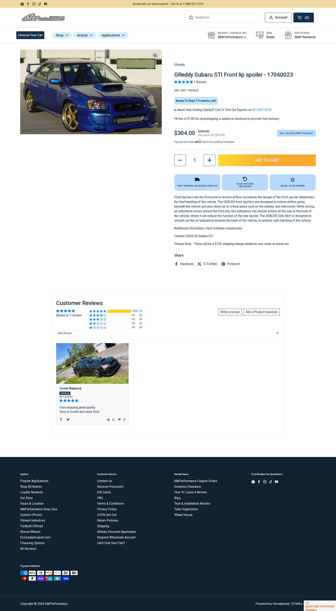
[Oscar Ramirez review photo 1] (92, 363)
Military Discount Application (116, 532)
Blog (177, 498)
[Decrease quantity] (180, 160)
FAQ (100, 498)
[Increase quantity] (209, 160)
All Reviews (28, 549)
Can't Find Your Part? (111, 543)
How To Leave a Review (190, 492)
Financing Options (32, 543)
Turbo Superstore (186, 509)
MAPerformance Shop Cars (38, 509)
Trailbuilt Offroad (31, 526)
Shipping (103, 526)
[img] (92, 400)
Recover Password (110, 486)
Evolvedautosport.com (35, 537)
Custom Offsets (31, 515)
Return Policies (107, 520)
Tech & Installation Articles (192, 503)
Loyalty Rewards (31, 492)
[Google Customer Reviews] (320, 605)
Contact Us (104, 481)
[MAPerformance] (43, 17)
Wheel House (183, 515)
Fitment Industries (32, 520)
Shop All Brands (31, 486)
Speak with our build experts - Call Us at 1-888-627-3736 (168, 4)
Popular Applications (34, 481)
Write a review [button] (230, 312)
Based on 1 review (68, 315)
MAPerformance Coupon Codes (195, 481)
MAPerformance (56, 604)
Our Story (26, 498)
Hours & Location (32, 503)
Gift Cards (104, 492)
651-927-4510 (261, 110)
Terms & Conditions (110, 503)
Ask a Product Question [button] (262, 312)
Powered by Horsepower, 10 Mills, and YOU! (286, 604)
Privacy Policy (107, 509)
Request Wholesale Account (116, 537)
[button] (303, 17)
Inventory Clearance (187, 486)
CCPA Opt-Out (106, 515)
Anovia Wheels (30, 532)
